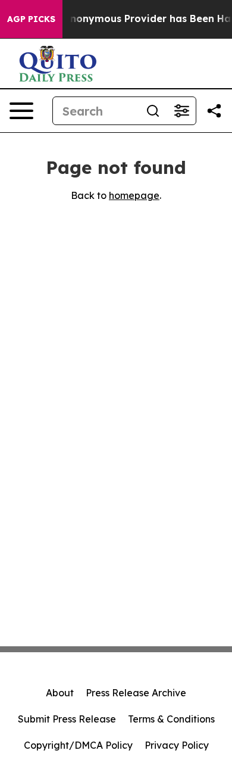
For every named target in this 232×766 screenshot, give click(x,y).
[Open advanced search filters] (181, 110)
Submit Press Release (67, 719)
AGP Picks (31, 19)
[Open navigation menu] (21, 111)
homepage (134, 195)
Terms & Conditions (171, 719)
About (60, 693)
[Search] (153, 110)
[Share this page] (214, 111)
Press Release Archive (136, 693)
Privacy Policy (177, 745)
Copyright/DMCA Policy (78, 745)
